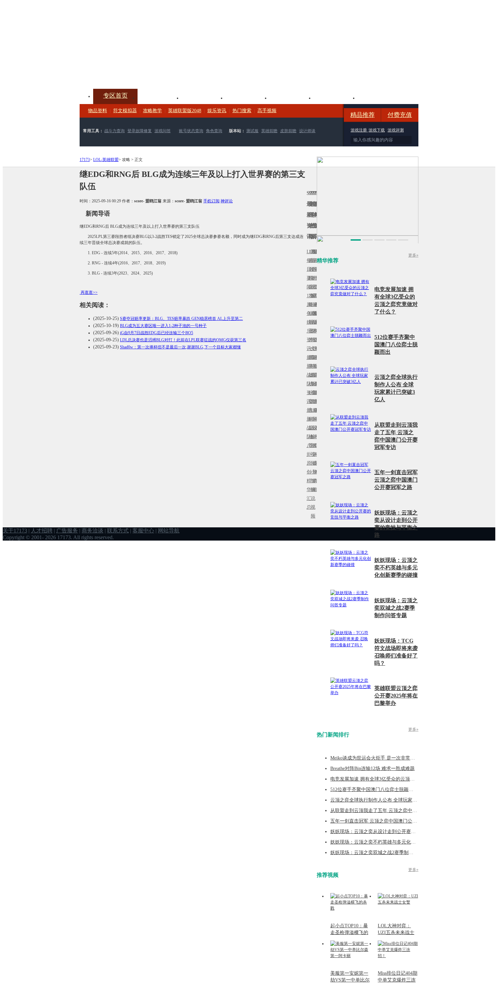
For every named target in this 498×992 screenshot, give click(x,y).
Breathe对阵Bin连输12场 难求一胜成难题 (372, 768)
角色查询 (214, 130)
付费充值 (400, 115)
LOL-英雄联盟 (106, 159)
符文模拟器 (125, 110)
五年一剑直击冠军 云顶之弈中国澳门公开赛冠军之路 (396, 479)
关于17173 (15, 530)
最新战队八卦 (308, 432)
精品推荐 (362, 115)
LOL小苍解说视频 (312, 437)
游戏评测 (396, 130)
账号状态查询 (191, 130)
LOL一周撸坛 (316, 463)
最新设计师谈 (314, 432)
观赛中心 (247, 97)
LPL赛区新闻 (316, 313)
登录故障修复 (139, 130)
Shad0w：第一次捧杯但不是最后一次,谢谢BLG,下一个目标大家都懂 (180, 347)
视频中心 (159, 97)
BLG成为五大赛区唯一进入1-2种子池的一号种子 (163, 325)
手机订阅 (211, 201)
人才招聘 (42, 530)
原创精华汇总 (308, 485)
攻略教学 (152, 110)
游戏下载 (377, 130)
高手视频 (266, 110)
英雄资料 (203, 97)
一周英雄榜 (310, 366)
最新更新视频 (312, 273)
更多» (413, 255)
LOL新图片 (310, 326)
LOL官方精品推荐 (310, 419)
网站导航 (169, 530)
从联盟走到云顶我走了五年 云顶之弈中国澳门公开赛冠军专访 (395, 810)
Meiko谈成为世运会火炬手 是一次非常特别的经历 (382, 758)
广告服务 (67, 530)
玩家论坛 (380, 97)
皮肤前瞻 (288, 130)
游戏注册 (359, 130)
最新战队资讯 (308, 379)
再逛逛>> (89, 292)
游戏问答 (162, 130)
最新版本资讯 (314, 326)
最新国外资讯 (314, 273)
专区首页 (115, 95)
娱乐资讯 (216, 110)
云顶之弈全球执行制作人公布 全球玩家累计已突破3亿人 (389, 800)
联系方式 (118, 530)
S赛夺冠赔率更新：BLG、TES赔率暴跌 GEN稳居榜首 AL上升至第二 (181, 318)
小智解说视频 (312, 494)
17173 (85, 159)
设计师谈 (307, 130)
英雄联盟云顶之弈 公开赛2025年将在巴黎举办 (396, 695)
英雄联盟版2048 (184, 110)
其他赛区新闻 (316, 361)
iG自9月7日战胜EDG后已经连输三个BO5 (156, 332)
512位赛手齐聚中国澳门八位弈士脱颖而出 (396, 344)
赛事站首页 (316, 269)
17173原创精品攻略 (310, 278)
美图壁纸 (336, 97)
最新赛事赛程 (316, 414)
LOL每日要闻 (308, 269)
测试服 (252, 130)
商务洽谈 (92, 530)
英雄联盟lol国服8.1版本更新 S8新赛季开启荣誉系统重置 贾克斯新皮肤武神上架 (132, 72)
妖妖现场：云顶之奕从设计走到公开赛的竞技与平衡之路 (389, 831)
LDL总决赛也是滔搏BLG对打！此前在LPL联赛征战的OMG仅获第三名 (183, 340)
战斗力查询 (114, 130)
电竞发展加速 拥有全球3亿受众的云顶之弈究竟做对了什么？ (393, 779)
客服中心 (143, 530)
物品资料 (97, 110)
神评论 (227, 201)
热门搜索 (241, 110)
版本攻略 (291, 97)
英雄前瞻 (269, 130)
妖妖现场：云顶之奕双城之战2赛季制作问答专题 (396, 608)
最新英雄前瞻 (314, 379)
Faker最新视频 (312, 322)
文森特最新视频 (312, 375)
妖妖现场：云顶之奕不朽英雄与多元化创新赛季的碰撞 (396, 567)
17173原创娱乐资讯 (308, 322)
